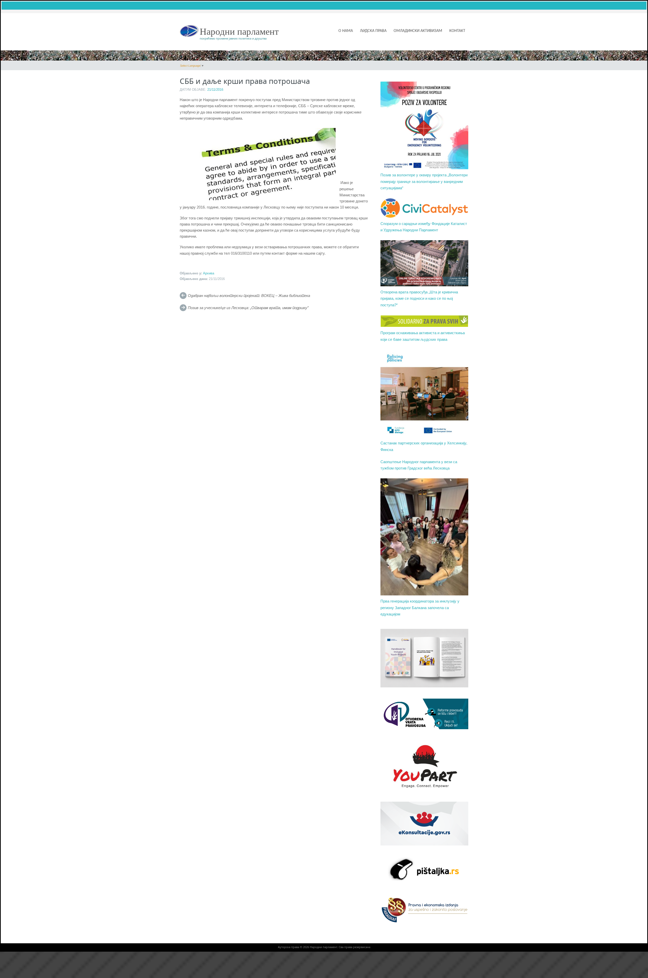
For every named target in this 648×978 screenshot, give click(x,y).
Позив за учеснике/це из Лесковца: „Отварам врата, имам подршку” (248, 308)
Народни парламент (239, 31)
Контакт (457, 31)
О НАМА (345, 31)
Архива (208, 273)
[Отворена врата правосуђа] (424, 713)
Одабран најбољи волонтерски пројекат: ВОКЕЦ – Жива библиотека (249, 296)
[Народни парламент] (189, 30)
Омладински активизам (418, 31)
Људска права (373, 31)
